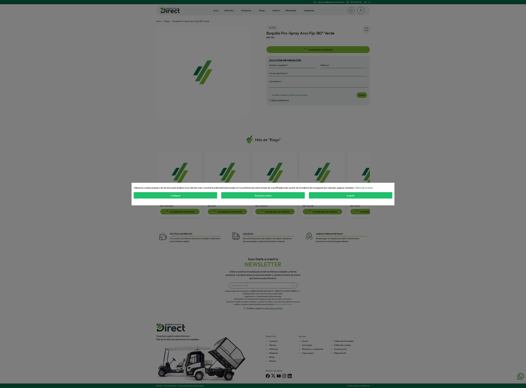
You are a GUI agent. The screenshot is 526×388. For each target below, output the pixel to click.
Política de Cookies (364, 187)
